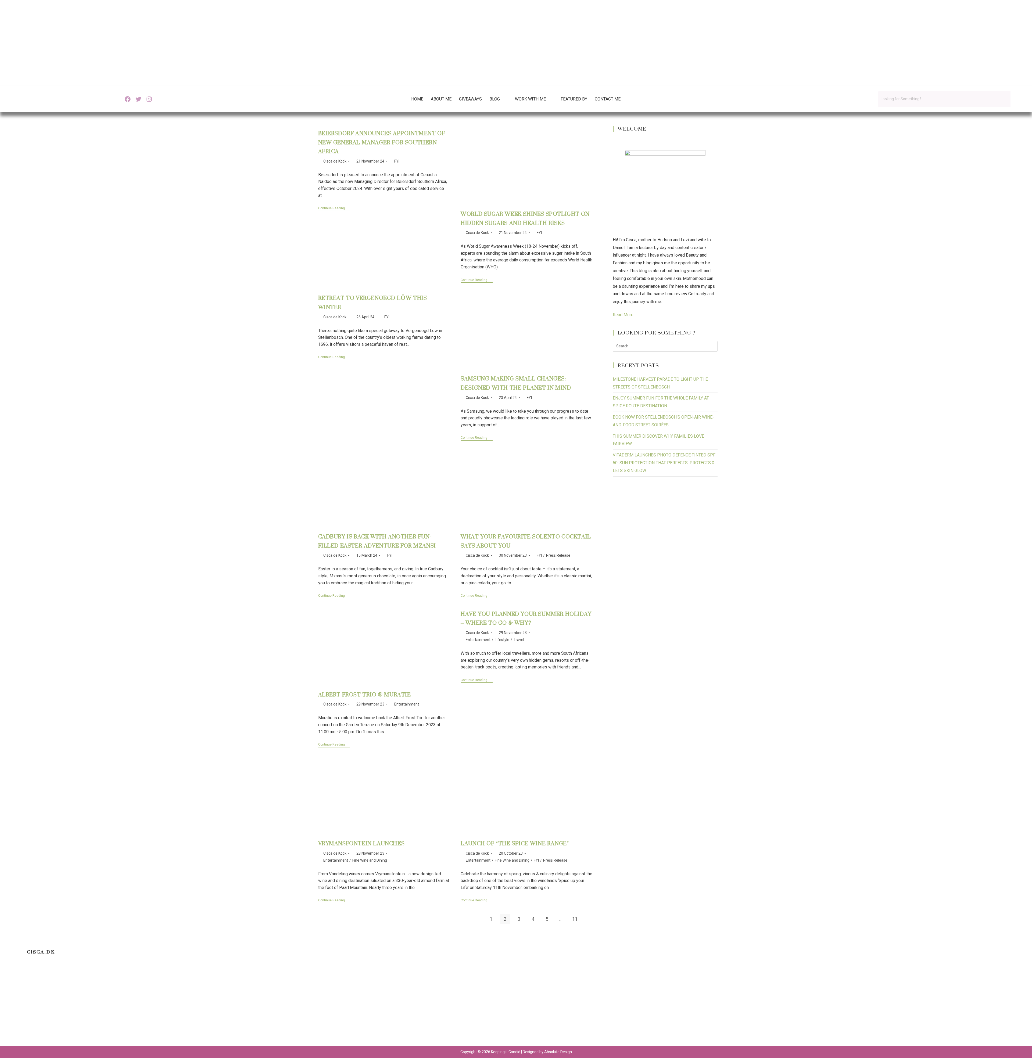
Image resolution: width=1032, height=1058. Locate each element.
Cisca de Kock (334, 161)
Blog (494, 99)
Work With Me (530, 99)
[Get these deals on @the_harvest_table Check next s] (322, 1004)
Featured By (574, 99)
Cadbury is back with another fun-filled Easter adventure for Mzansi (377, 541)
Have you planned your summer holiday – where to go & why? (526, 618)
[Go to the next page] (588, 919)
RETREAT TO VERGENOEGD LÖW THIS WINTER (372, 302)
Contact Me (608, 99)
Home (417, 99)
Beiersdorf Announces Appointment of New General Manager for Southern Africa (381, 142)
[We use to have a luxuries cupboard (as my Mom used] (710, 1004)
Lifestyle (502, 640)
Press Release (558, 555)
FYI (396, 161)
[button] (498, 99)
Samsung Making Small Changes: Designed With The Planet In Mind (516, 383)
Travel (519, 640)
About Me (441, 99)
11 (575, 919)
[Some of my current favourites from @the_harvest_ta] (968, 1004)
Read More (623, 314)
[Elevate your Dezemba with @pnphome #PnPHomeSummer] (580, 1004)
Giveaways (470, 99)
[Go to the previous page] (477, 919)
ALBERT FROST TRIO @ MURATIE (364, 694)
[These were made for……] (839, 1004)
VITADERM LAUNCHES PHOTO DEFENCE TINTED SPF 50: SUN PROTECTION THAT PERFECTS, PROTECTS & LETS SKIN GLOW (664, 462)
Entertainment (406, 704)
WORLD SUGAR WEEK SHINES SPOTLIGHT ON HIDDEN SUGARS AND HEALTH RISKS (525, 218)
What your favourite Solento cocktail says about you (526, 541)
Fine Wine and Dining (369, 860)
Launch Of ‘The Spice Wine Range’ (515, 843)
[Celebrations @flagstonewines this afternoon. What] (192, 1004)
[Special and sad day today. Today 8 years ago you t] (63, 1004)
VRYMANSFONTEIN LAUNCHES (361, 843)
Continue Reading (334, 208)
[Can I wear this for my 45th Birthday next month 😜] (451, 1004)
